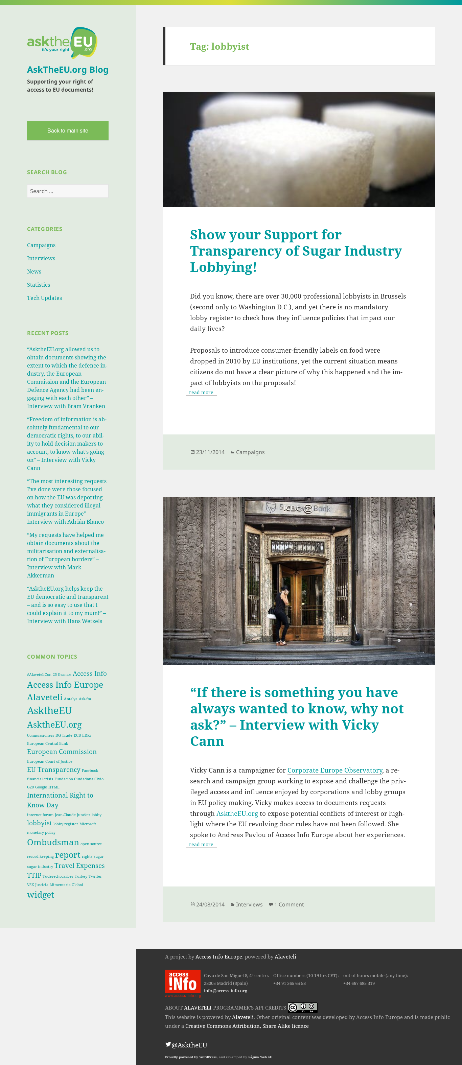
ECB (77, 735)
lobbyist (39, 823)
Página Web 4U (260, 1057)
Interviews (41, 258)
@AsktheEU (189, 1045)
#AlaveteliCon (39, 674)
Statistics (38, 284)
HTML (54, 787)
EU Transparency (53, 769)
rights (87, 856)
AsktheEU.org (54, 724)
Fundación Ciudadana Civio (78, 779)
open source (91, 844)
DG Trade (63, 735)
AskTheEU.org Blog (68, 69)
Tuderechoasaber (58, 876)
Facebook (90, 770)
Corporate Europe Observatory (334, 770)
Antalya (70, 698)
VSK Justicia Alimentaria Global (55, 884)
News (34, 271)
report (67, 854)
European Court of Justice (49, 761)
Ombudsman (53, 842)
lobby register (65, 824)
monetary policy (41, 832)
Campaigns (41, 245)
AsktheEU (49, 710)
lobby (96, 814)
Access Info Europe (65, 684)
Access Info (90, 673)
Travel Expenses (79, 865)
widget (40, 894)
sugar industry (40, 866)
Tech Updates (44, 298)
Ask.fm (85, 698)
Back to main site (67, 130)
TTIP (34, 875)
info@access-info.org (225, 991)
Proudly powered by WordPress (191, 1057)
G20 (30, 787)
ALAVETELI (198, 1007)
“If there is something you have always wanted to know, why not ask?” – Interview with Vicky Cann (297, 716)
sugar (98, 856)
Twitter (95, 876)
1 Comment (289, 904)
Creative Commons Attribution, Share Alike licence (247, 1025)
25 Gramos (62, 674)
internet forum (40, 814)
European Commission (62, 751)
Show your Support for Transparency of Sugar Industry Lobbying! (296, 250)
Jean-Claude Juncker (72, 814)
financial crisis (40, 779)
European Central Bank (47, 743)
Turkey (81, 876)
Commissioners (40, 735)
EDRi (86, 735)
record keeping (40, 856)
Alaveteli (45, 697)
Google (41, 787)
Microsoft (87, 824)
